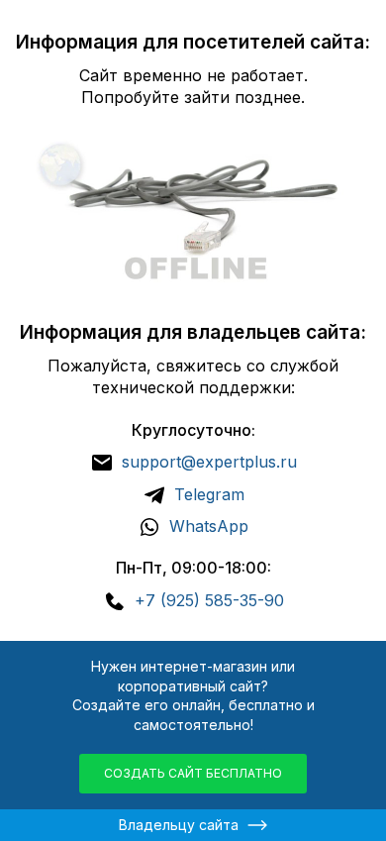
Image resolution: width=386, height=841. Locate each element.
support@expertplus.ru (209, 462)
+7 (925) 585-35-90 (209, 600)
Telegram (209, 494)
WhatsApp (208, 526)
